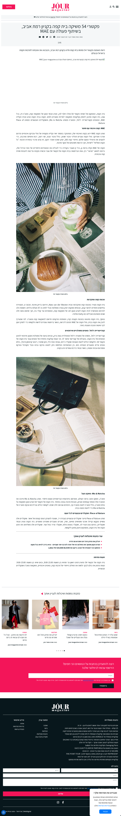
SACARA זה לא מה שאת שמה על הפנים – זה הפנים (100, 751)
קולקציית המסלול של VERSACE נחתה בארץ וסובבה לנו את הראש (95, 737)
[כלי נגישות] (3, 812)
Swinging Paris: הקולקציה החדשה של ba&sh (101, 745)
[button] (117, 6)
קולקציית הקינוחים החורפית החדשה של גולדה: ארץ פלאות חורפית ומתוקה (93, 759)
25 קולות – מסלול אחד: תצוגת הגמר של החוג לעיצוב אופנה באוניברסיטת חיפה (91, 728)
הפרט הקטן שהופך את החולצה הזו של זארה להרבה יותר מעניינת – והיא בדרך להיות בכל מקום (65, 544)
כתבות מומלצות (42, 734)
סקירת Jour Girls (41, 737)
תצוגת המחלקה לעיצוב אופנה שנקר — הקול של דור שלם (98, 742)
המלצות (54, 632)
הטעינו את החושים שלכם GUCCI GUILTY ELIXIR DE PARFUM (96, 748)
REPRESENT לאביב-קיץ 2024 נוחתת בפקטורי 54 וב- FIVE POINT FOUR (92, 754)
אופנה (85, 632)
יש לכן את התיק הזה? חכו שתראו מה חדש (84, 541)
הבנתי (105, 812)
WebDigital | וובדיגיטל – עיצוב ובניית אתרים (17, 811)
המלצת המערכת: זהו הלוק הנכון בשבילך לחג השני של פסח (98, 756)
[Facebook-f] (63, 802)
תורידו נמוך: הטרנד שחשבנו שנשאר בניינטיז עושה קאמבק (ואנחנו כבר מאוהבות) (90, 739)
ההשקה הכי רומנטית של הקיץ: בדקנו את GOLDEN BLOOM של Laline (74, 548)
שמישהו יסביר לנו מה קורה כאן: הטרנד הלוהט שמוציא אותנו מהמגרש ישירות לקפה (90, 731)
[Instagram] (58, 802)
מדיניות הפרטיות (88, 680)
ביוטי (115, 632)
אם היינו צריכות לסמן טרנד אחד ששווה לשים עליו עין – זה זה (98, 725)
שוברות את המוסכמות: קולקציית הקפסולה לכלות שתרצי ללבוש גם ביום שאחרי (91, 734)
